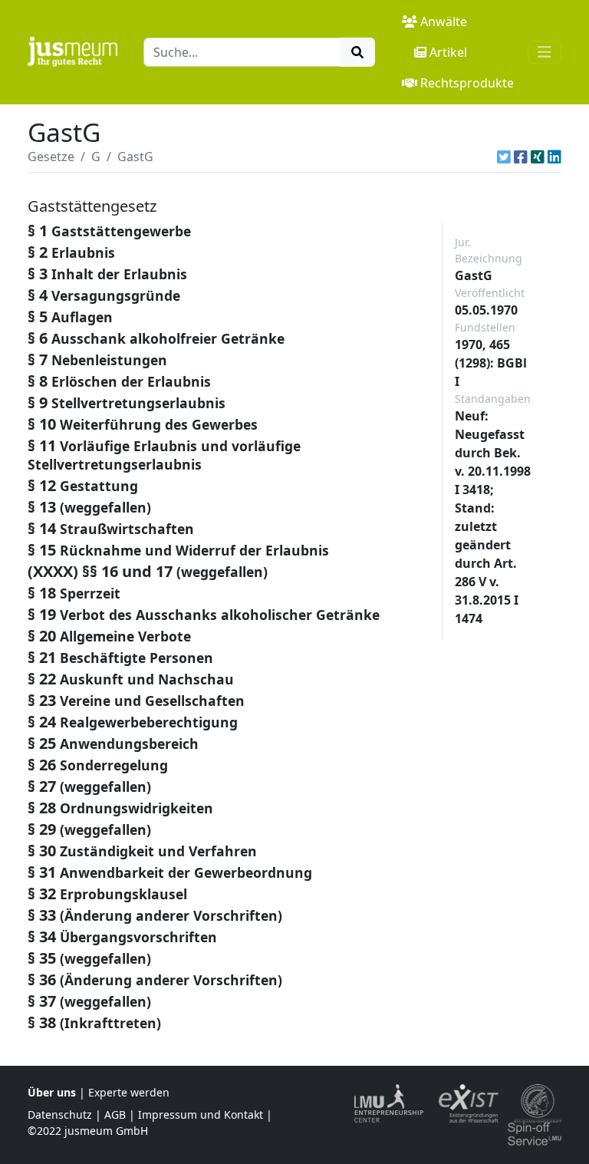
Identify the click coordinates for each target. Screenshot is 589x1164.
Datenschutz (60, 1114)
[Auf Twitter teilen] (504, 156)
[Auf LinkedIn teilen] (554, 156)
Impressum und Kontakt (200, 1114)
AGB (115, 1114)
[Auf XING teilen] (538, 156)
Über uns (52, 1092)
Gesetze (51, 156)
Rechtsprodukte (467, 82)
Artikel (448, 52)
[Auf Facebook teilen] (521, 156)
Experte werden (128, 1092)
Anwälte (443, 21)
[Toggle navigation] (544, 52)
